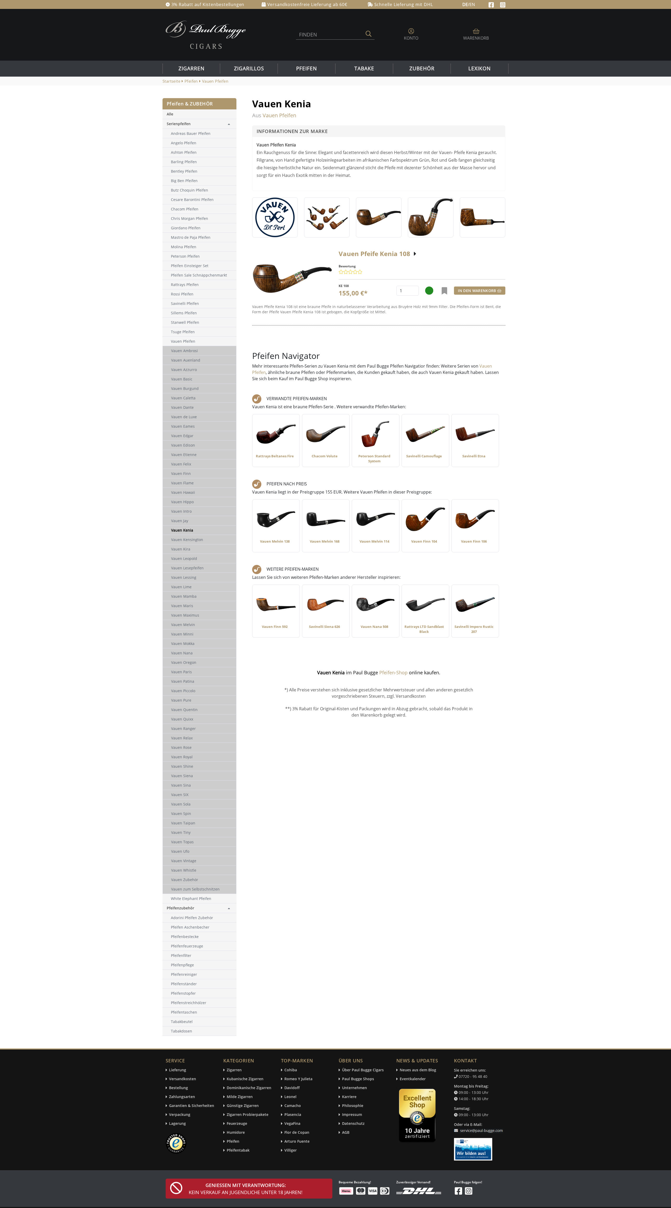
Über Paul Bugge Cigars (363, 1070)
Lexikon (479, 68)
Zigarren (191, 68)
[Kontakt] (479, 1127)
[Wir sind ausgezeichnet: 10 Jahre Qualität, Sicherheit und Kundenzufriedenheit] (417, 1117)
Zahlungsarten (182, 1096)
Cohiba (290, 1070)
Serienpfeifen (179, 123)
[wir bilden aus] (474, 1147)
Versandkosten (182, 1079)
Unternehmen (354, 1087)
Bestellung (178, 1087)
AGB (345, 1132)
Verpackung (179, 1114)
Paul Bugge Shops (358, 1079)
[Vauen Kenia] (275, 217)
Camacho (292, 1105)
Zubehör (422, 68)
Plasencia (292, 1114)
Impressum (352, 1114)
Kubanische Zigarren (245, 1079)
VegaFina (292, 1123)
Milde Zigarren (240, 1096)
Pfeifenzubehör (180, 907)
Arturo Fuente (297, 1141)
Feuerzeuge (237, 1123)
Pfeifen (306, 68)
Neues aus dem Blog (418, 1070)
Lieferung (177, 1070)
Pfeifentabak (238, 1150)
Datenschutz (353, 1123)
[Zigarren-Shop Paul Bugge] (206, 34)
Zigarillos (249, 68)
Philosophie (352, 1105)
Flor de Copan (296, 1132)
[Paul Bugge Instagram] (502, 4)
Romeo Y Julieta (298, 1079)
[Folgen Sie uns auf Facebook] (492, 4)
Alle (170, 114)
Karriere (349, 1096)
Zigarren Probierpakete (247, 1114)
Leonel (290, 1096)
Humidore (236, 1132)
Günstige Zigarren (243, 1105)
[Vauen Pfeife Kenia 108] (292, 278)
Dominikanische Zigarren (249, 1087)
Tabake (364, 68)
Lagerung (177, 1123)
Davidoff (292, 1087)
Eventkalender (413, 1079)
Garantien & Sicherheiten (191, 1105)
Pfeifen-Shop (393, 672)
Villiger (290, 1150)
